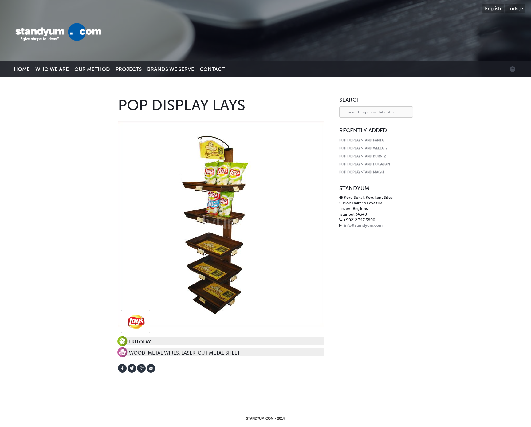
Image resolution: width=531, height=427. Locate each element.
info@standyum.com (363, 225)
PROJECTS (129, 69)
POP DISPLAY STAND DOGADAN (364, 164)
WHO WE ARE (52, 69)
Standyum (61, 33)
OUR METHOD (92, 69)
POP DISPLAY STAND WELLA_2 (363, 148)
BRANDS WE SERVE (170, 69)
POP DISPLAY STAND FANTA (361, 140)
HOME (22, 69)
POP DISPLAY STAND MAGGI (361, 172)
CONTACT (212, 69)
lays (135, 321)
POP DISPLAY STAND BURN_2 (362, 156)
